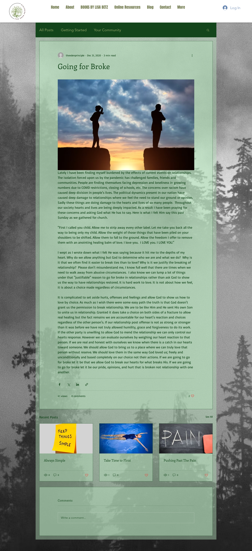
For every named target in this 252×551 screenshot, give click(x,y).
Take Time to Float (117, 460)
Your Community (107, 30)
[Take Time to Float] (126, 438)
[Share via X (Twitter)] (68, 384)
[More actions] (192, 55)
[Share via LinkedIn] (77, 384)
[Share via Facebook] (59, 384)
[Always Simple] (66, 438)
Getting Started (74, 30)
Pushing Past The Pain (180, 460)
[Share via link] (86, 384)
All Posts (46, 30)
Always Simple (54, 460)
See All (209, 416)
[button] (208, 29)
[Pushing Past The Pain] (186, 438)
